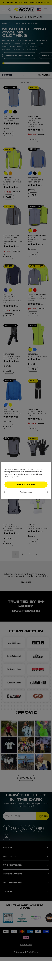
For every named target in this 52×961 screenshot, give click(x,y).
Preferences (26, 492)
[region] (26, 480)
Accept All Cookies (26, 484)
